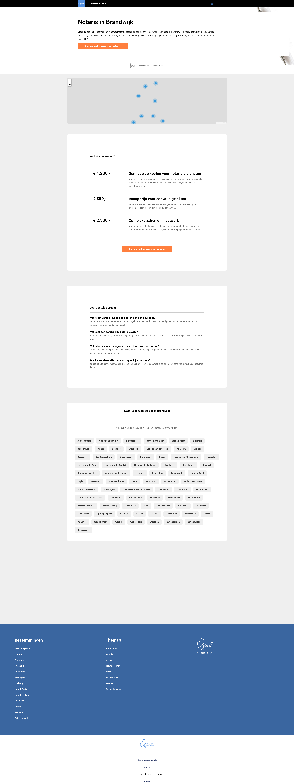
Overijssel (19, 700)
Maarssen (96, 481)
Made (134, 481)
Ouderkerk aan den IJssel (90, 497)
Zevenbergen (173, 522)
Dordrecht (83, 457)
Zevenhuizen (194, 522)
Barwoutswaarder (155, 441)
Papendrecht (135, 497)
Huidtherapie (112, 677)
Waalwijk (82, 522)
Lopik (80, 481)
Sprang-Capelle (104, 514)
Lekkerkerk (176, 473)
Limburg (19, 683)
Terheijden (171, 514)
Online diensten (113, 689)
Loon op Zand (197, 473)
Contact (147, 781)
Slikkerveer (83, 514)
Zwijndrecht (83, 530)
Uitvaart (110, 660)
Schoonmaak (112, 648)
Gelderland (20, 671)
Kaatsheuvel (189, 465)
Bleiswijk (197, 441)
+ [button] (70, 81)
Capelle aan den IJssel (158, 449)
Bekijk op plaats (22, 648)
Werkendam (136, 522)
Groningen (20, 677)
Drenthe (18, 654)
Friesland (19, 666)
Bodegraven (83, 449)
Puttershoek (194, 497)
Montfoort (151, 481)
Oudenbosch (202, 489)
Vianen (207, 514)
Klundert (207, 465)
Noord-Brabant (22, 689)
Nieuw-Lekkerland (86, 489)
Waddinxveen (100, 522)
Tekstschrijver (113, 666)
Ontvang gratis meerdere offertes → (103, 46)
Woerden (154, 522)
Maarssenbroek (116, 481)
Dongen (197, 449)
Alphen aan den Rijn (108, 441)
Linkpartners (147, 767)
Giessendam (126, 457)
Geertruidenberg (104, 457)
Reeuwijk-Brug (109, 505)
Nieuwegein (109, 489)
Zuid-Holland (21, 718)
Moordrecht (170, 481)
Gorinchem (145, 457)
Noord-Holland (22, 695)
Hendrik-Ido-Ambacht (145, 465)
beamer (109, 683)
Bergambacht (178, 441)
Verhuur (109, 671)
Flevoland (19, 660)
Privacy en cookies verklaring (147, 760)
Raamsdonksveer (86, 505)
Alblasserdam (84, 441)
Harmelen (211, 457)
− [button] (70, 84)
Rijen (146, 505)
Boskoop (116, 449)
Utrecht (18, 706)
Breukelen (134, 449)
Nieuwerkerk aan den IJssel (136, 489)
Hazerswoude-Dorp (87, 465)
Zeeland (19, 712)
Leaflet (218, 123)
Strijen (139, 514)
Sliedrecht (201, 505)
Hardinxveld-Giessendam (186, 457)
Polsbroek (155, 497)
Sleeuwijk (183, 505)
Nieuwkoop (163, 489)
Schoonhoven (163, 505)
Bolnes (100, 449)
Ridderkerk (130, 505)
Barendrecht (132, 441)
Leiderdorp (157, 473)
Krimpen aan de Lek (87, 473)
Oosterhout (182, 489)
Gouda (162, 457)
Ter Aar (154, 514)
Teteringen (190, 514)
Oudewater (115, 497)
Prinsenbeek (174, 497)
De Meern (181, 449)
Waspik (118, 522)
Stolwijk (124, 514)
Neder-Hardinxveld (193, 481)
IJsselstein (169, 465)
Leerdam (140, 473)
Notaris (109, 654)
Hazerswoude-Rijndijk (115, 465)
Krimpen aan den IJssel (116, 473)
